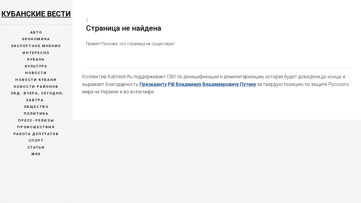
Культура (36, 66)
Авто (36, 32)
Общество (36, 107)
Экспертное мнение (36, 46)
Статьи (36, 147)
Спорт (36, 140)
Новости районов (36, 87)
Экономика (36, 39)
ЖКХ (36, 154)
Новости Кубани (36, 80)
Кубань (36, 59)
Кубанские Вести (36, 14)
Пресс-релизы (36, 120)
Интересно (35, 53)
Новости (36, 73)
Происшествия (36, 127)
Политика (36, 114)
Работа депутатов (36, 134)
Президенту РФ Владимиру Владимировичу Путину (198, 84)
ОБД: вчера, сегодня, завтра (37, 96)
